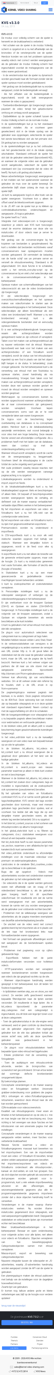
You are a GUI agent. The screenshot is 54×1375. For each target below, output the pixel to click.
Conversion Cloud (40, 1337)
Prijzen (40, 1344)
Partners (14, 1344)
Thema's (14, 1340)
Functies (14, 1337)
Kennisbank (24, 3)
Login (45, 3)
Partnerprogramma (40, 1348)
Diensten (39, 1340)
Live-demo (14, 1348)
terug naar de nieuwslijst (13, 1305)
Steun (36, 3)
